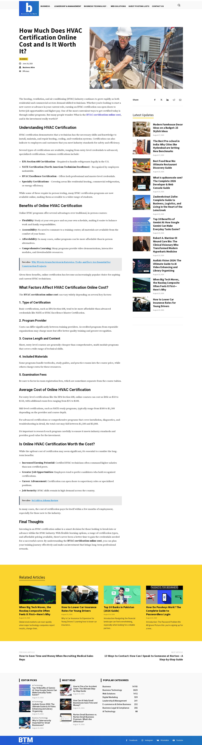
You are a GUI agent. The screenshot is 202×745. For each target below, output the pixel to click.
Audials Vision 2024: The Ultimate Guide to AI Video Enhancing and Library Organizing (167, 265)
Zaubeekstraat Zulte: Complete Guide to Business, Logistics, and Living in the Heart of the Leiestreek (167, 203)
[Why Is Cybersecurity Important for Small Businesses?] (25, 722)
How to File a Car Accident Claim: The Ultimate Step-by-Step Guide (85, 688)
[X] (161, 100)
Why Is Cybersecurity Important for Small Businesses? (41, 722)
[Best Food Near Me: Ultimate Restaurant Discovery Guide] (141, 165)
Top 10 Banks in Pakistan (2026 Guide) (119, 608)
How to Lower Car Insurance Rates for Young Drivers (164, 303)
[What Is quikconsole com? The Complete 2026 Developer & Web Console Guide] (141, 183)
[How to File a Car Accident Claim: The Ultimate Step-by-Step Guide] (65, 690)
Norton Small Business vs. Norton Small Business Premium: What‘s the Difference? (85, 718)
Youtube (179, 740)
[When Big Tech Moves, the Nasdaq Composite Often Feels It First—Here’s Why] (141, 285)
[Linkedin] (167, 100)
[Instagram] (142, 740)
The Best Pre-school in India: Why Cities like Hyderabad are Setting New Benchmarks (166, 146)
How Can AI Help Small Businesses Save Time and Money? (85, 702)
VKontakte (165, 740)
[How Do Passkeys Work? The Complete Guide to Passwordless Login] (164, 595)
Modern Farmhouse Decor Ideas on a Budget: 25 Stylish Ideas (168, 128)
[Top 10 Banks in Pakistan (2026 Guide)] (122, 595)
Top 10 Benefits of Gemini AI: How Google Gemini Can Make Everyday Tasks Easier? (166, 224)
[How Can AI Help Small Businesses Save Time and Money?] (65, 704)
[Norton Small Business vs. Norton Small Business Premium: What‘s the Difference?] (65, 718)
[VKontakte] (157, 740)
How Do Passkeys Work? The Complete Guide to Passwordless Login (163, 610)
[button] (179, 5)
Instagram (149, 740)
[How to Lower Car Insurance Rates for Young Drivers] (141, 304)
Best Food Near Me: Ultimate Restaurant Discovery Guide (165, 164)
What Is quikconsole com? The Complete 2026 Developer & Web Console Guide (168, 182)
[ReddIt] (174, 100)
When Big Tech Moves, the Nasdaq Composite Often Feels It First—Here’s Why (166, 284)
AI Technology (37, 685)
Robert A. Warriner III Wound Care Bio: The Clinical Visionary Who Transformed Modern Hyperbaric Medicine (166, 244)
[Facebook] (155, 100)
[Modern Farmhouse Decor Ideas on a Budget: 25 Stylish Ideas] (141, 129)
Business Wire (29, 67)
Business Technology (40, 718)
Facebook (133, 740)
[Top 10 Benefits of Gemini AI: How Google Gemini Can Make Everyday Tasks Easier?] (141, 224)
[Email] (180, 100)
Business (23, 59)
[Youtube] (173, 740)
